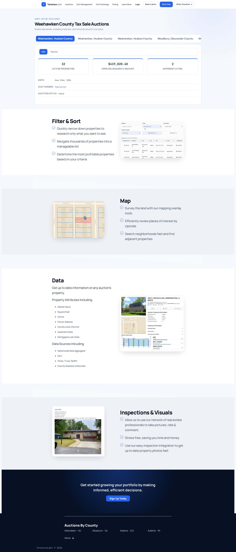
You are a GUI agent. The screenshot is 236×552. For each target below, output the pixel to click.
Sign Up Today (118, 498)
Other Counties (183, 4)
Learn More (126, 4)
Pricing (115, 4)
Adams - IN (154, 530)
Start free (166, 4)
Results (54, 51)
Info (43, 51)
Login (137, 4)
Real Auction (60, 87)
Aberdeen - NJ (72, 530)
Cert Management (84, 4)
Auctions (69, 4)
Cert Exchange (102, 4)
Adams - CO (127, 530)
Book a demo (150, 4)
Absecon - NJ (100, 530)
